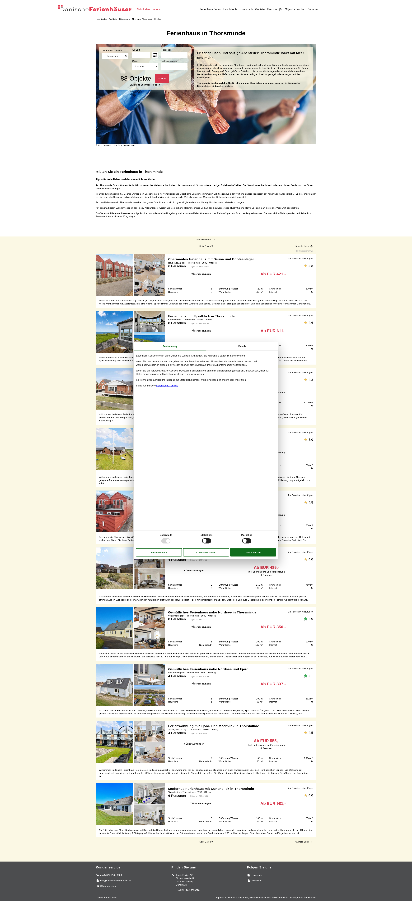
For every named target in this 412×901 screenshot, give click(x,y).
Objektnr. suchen (295, 9)
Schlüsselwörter (170, 61)
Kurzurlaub (246, 9)
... (155, 55)
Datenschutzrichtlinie (260, 897)
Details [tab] (242, 346)
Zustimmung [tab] (170, 346)
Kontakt (231, 897)
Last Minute (230, 9)
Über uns (288, 897)
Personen (166, 49)
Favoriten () (274, 9)
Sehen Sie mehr (206, 275)
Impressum (221, 897)
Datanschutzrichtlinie (167, 385)
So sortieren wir (306, 251)
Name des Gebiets (112, 50)
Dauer (135, 61)
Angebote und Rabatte (304, 897)
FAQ (247, 897)
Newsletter (277, 897)
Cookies (240, 897)
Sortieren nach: (204, 239)
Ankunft (136, 49)
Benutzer (313, 9)
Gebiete (260, 9)
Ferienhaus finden (210, 9)
